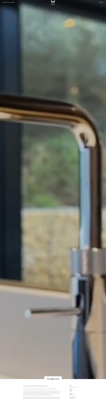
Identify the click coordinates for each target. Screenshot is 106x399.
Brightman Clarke (72, 395)
